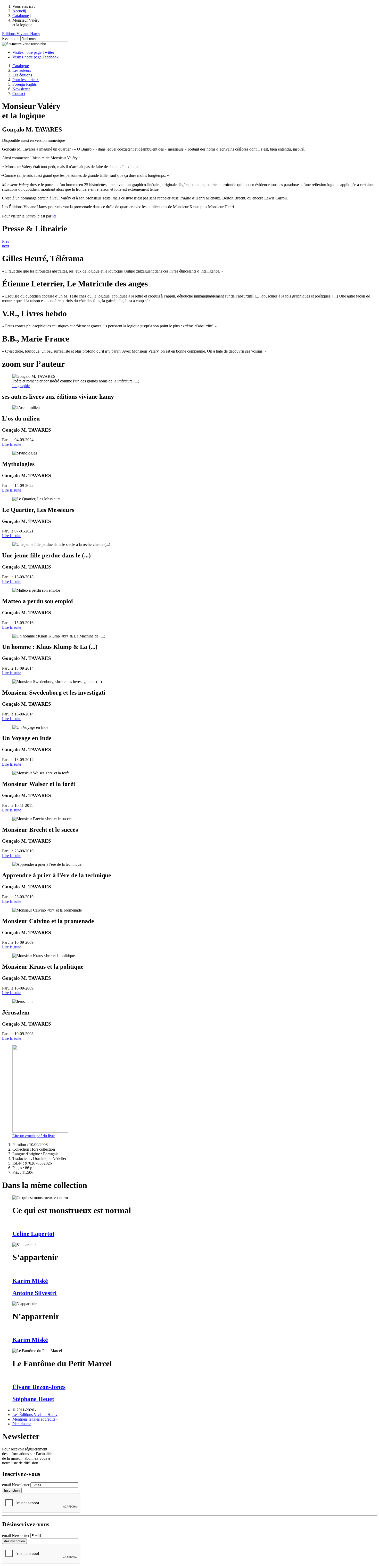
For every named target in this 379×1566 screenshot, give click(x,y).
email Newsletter (15, 1485)
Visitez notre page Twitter (33, 52)
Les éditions (22, 75)
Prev (6, 241)
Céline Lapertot (33, 1233)
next (5, 246)
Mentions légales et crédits (33, 1419)
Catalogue (20, 15)
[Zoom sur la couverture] (40, 1131)
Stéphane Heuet (33, 1399)
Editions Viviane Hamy (21, 33)
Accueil (18, 11)
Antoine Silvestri (34, 1293)
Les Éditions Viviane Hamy (34, 1414)
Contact (18, 93)
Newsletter (21, 89)
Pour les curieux (25, 79)
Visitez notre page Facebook (35, 57)
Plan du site (21, 1424)
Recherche (10, 38)
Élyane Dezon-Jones (38, 1387)
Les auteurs (21, 70)
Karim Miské (30, 1281)
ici (54, 216)
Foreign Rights (24, 84)
